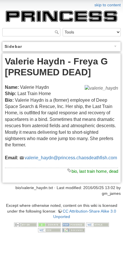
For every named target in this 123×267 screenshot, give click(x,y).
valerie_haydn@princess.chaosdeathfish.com (71, 157)
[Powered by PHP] (73, 224)
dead (113, 171)
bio (74, 171)
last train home (93, 171)
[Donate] (49, 224)
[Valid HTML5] (97, 224)
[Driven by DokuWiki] (73, 229)
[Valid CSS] (49, 229)
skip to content (107, 5)
